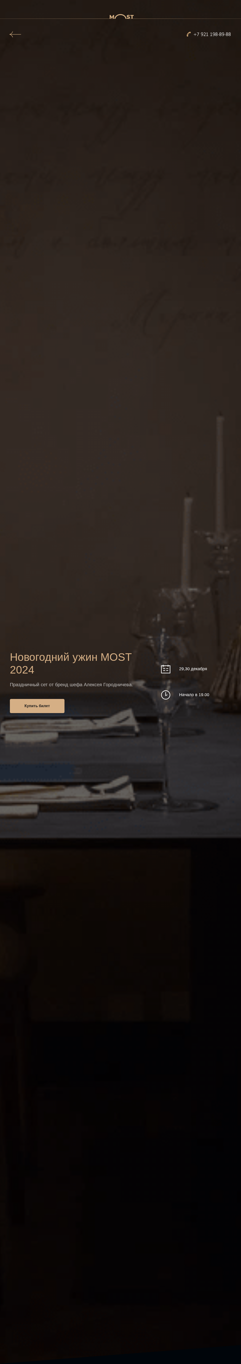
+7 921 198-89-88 (212, 34)
